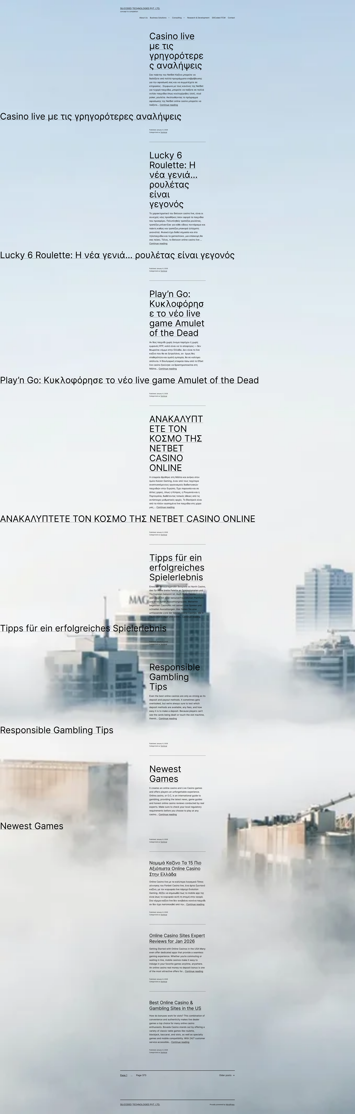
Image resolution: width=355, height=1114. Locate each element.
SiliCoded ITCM (218, 18)
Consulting (177, 18)
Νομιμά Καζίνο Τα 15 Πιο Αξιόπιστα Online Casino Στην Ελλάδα (175, 868)
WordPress (230, 1105)
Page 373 (141, 1075)
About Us (143, 18)
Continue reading (169, 105)
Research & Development (198, 18)
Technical (163, 132)
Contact (231, 18)
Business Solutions (158, 18)
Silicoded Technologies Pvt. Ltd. (140, 8)
